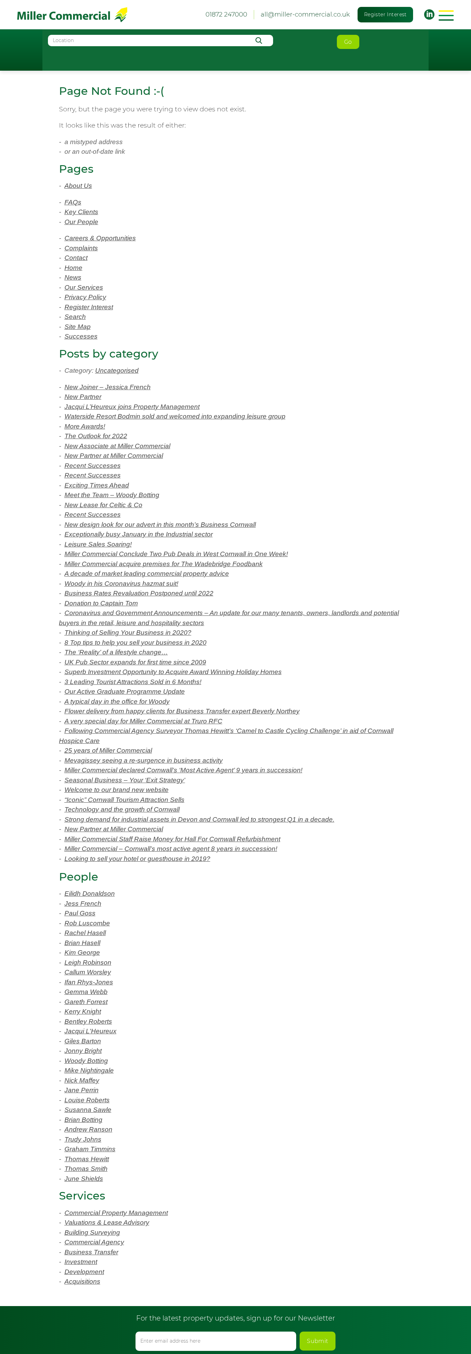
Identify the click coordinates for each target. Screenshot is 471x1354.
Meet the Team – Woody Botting (111, 495)
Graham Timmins (90, 1149)
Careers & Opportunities (100, 238)
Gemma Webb (86, 991)
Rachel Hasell (85, 932)
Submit (317, 1341)
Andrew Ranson (88, 1129)
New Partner (82, 396)
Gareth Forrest (86, 1001)
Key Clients (81, 211)
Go (348, 42)
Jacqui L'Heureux (90, 1031)
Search (75, 316)
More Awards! (84, 426)
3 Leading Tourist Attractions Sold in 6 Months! (132, 681)
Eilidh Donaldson (89, 893)
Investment (80, 1261)
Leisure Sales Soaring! (98, 544)
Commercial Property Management (116, 1212)
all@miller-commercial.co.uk (305, 14)
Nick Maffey (81, 1080)
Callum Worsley (87, 972)
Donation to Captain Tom (101, 603)
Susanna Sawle (87, 1109)
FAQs (72, 202)
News (72, 277)
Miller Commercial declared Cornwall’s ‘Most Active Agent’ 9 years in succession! (183, 770)
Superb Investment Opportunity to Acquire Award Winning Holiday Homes (173, 671)
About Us (78, 185)
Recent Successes (92, 465)
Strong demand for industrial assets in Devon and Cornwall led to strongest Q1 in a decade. (199, 819)
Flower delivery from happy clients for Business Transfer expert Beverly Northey (182, 711)
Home (73, 267)
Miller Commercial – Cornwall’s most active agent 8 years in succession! (170, 848)
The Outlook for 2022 (95, 436)
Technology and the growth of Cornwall (122, 809)
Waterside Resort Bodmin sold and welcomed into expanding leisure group (174, 416)
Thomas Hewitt (86, 1159)
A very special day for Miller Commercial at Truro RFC (143, 721)
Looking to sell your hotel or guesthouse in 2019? (137, 858)
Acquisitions (82, 1281)
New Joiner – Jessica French (107, 387)
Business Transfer (91, 1252)
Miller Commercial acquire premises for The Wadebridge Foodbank (163, 564)
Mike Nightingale (89, 1070)
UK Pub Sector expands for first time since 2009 (135, 662)
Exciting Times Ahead (96, 485)
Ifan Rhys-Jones (88, 982)
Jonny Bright (83, 1050)
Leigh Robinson (87, 962)
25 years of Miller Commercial (108, 750)
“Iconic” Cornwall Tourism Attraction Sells (124, 799)
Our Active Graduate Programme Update (124, 691)
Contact (76, 257)
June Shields (83, 1178)
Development (84, 1271)
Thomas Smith (86, 1168)
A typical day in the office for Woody (117, 701)
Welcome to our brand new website (116, 789)
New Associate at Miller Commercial (117, 446)
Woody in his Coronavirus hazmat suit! (121, 583)
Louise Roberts (87, 1100)
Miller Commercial (72, 14)
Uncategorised (117, 370)
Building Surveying (92, 1232)
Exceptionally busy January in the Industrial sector (138, 534)
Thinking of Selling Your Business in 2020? (127, 632)
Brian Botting (83, 1119)
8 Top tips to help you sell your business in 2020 (135, 642)
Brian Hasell (82, 942)
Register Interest (385, 14)
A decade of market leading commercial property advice (146, 573)
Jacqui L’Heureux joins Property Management (132, 406)
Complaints (81, 248)
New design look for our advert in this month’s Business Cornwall (160, 524)
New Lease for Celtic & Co (103, 505)
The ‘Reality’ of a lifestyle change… (116, 652)
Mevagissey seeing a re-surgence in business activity (143, 760)
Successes (81, 336)
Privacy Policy (85, 297)
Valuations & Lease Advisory (106, 1222)
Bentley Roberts (88, 1021)
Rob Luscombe (87, 923)
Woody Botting (86, 1060)
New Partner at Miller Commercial (113, 455)
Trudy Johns (82, 1139)
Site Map (77, 326)
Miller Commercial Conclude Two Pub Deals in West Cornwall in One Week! (176, 554)
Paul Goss (80, 913)
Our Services (83, 287)
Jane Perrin (81, 1090)
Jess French (82, 903)
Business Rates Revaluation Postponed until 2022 (138, 593)
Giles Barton (82, 1041)
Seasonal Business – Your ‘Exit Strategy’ (124, 780)
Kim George (82, 952)
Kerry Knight (82, 1011)
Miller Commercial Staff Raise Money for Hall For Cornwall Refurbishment (172, 839)
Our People (81, 221)
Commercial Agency (94, 1242)
